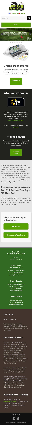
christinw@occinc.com (15, 120)
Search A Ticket (16, 152)
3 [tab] (14, 42)
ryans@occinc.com (16, 290)
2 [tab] (12, 42)
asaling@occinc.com (16, 275)
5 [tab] (17, 42)
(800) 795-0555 (8, 319)
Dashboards (16, 81)
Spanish (23, 13)
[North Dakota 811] (16, 6)
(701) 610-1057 (17, 288)
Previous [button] (2, 34)
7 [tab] (21, 42)
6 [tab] (19, 42)
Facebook (14, 418)
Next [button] (30, 34)
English (14, 13)
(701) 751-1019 (18, 286)
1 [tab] (10, 42)
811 (16, 319)
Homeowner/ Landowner (16, 235)
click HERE (16, 127)
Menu (16, 24)
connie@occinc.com (16, 304)
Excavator (16, 226)
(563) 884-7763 (18, 273)
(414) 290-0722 (18, 302)
